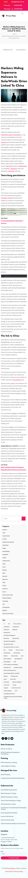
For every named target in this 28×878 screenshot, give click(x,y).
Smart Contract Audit (7, 595)
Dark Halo (11, 171)
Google (4, 557)
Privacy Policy (18, 871)
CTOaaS (4, 539)
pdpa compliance (7, 658)
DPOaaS (10, 650)
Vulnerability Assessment (9, 790)
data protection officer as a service (11, 647)
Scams (4, 591)
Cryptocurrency (6, 536)
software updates (8, 690)
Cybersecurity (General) (8, 542)
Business (4, 529)
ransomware (6, 685)
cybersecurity (16, 626)
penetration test (7, 667)
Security (14, 685)
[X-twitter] (6, 738)
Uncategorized (5, 607)
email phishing (7, 652)
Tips (3, 604)
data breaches (7, 632)
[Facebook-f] (3, 738)
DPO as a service (19, 650)
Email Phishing (6, 551)
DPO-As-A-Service (6, 749)
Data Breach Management (9, 635)
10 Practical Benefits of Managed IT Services (12, 222)
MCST (3, 573)
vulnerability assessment (9, 693)
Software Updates (6, 598)
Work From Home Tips (7, 613)
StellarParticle (22, 166)
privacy (5, 679)
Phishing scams (14, 676)
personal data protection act (10, 670)
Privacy (4, 585)
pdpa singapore (7, 661)
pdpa (22, 655)
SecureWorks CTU (18, 380)
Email (2, 851)
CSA (9, 623)
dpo (4, 650)
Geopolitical (5, 554)
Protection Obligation (16, 682)
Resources (5, 588)
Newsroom (5, 579)
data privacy (6, 638)
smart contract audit (15, 687)
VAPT (16, 690)
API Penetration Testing (8, 804)
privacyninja (6, 682)
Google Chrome (6, 560)
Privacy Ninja (11, 16)
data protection (15, 638)
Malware (4, 570)
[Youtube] (12, 738)
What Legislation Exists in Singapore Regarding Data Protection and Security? (13, 468)
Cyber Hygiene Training (8, 766)
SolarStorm (13, 168)
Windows (4, 610)
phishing (5, 676)
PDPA (3, 582)
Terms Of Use (9, 871)
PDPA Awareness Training (9, 762)
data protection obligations (9, 641)
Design (4, 548)
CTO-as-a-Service (17, 623)
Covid (3, 532)
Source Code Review (7, 816)
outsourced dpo (14, 655)
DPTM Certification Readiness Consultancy (10, 753)
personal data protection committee (11, 673)
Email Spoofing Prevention (9, 813)
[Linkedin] (9, 738)
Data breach (6, 629)
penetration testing (18, 667)
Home (14, 34)
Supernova (4, 142)
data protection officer (8, 644)
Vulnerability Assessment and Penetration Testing (13, 697)
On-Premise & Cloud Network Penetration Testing (14, 808)
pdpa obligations (18, 658)
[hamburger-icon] (22, 13)
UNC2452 (9, 166)
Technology (5, 601)
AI (4, 623)
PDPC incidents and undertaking (11, 664)
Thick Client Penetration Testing (11, 800)
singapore (6, 687)
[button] (22, 17)
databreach (14, 629)
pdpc (15, 661)
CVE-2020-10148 (6, 198)
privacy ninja (13, 679)
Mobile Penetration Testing (9, 797)
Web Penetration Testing (8, 793)
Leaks (3, 563)
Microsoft (4, 576)
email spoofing (16, 652)
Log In (4, 567)
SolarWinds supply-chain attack (10, 135)
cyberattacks (6, 626)
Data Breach (5, 545)
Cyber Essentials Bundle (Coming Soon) (13, 823)
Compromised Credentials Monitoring (12, 778)
